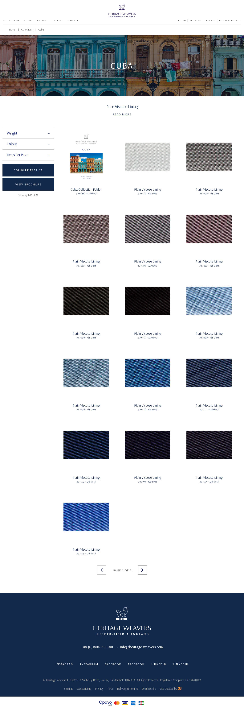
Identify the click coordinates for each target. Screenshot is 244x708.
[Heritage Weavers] (122, 11)
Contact (72, 20)
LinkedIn (158, 664)
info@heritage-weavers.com (141, 646)
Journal (42, 20)
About (28, 20)
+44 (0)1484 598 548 (97, 646)
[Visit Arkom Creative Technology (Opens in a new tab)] (179, 689)
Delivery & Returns (127, 688)
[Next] (142, 570)
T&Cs (110, 688)
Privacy (99, 688)
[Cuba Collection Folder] (86, 157)
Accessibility (84, 688)
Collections (11, 20)
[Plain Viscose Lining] (147, 157)
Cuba (41, 29)
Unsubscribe (149, 688)
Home (12, 29)
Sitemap (68, 688)
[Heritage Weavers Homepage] (122, 621)
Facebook (113, 664)
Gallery (57, 20)
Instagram (64, 664)
